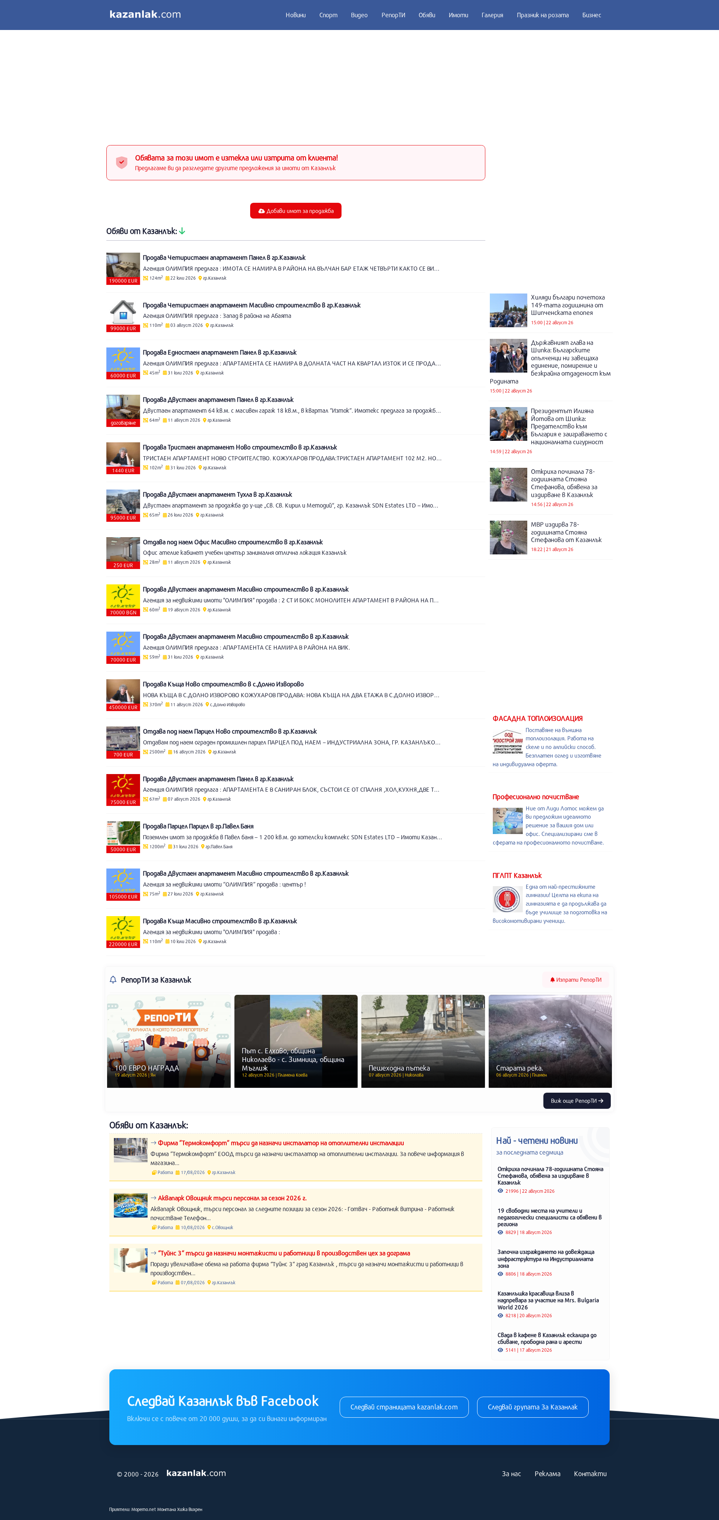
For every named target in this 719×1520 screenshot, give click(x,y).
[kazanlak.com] (196, 1473)
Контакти (590, 1473)
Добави (299, 210)
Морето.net (143, 1509)
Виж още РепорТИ (574, 1100)
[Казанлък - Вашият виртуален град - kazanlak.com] (145, 15)
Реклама (548, 1473)
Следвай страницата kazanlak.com (404, 1407)
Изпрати (578, 979)
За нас (511, 1473)
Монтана (166, 1509)
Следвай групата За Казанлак (533, 1407)
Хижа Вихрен (189, 1509)
